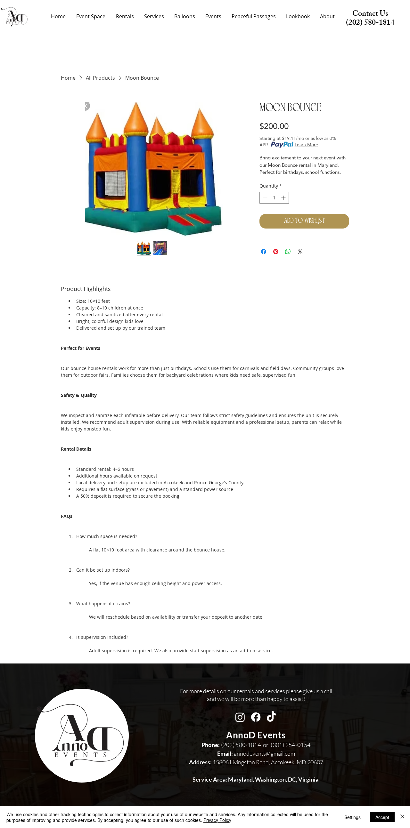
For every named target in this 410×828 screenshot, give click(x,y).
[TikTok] (271, 717)
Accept (382, 817)
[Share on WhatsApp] (288, 251)
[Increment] (284, 197)
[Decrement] (264, 197)
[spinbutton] (274, 197)
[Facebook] (256, 717)
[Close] (402, 817)
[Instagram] (240, 717)
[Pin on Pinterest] (276, 251)
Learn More (306, 144)
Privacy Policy (217, 820)
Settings (352, 817)
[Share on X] (300, 251)
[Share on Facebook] (263, 251)
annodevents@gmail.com (256, 753)
